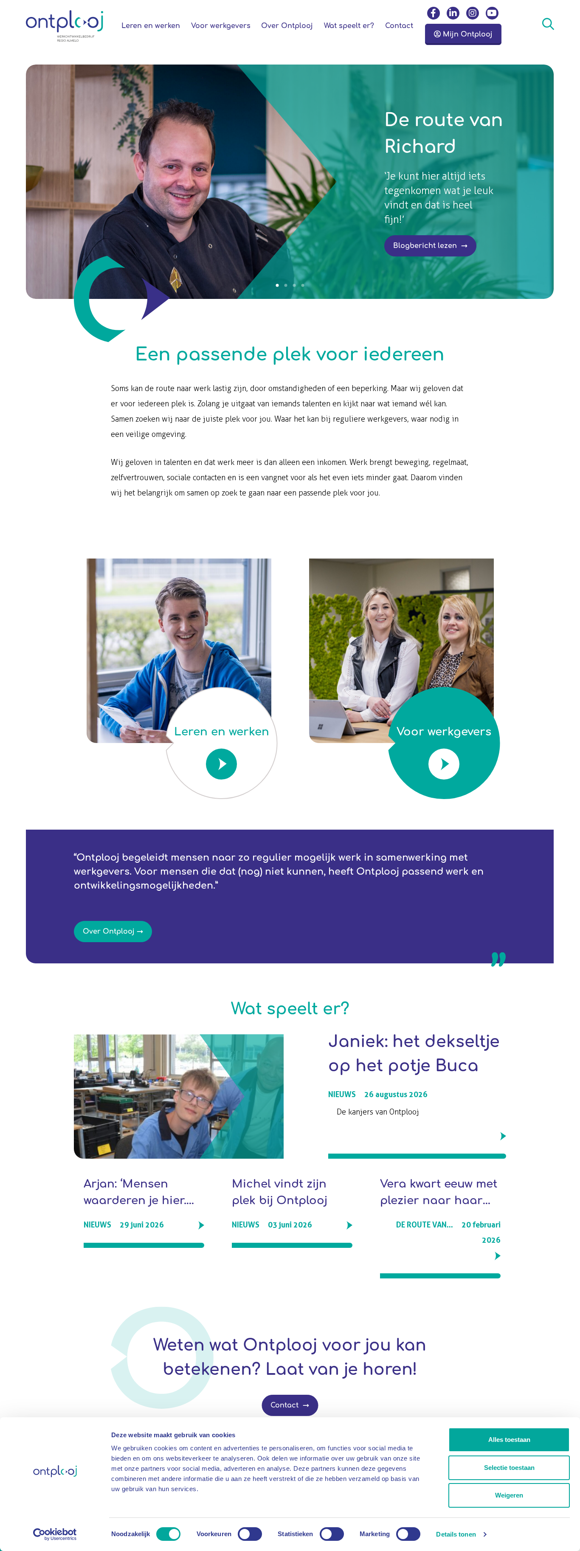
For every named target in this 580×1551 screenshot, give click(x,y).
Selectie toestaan (509, 1467)
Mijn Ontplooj (467, 34)
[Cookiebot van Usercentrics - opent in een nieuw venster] (55, 1534)
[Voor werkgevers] (401, 799)
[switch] (250, 1534)
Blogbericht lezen (426, 246)
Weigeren (509, 1495)
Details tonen (456, 1534)
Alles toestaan (509, 1439)
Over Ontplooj (109, 931)
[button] (277, 285)
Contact (285, 1405)
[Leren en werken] (179, 799)
